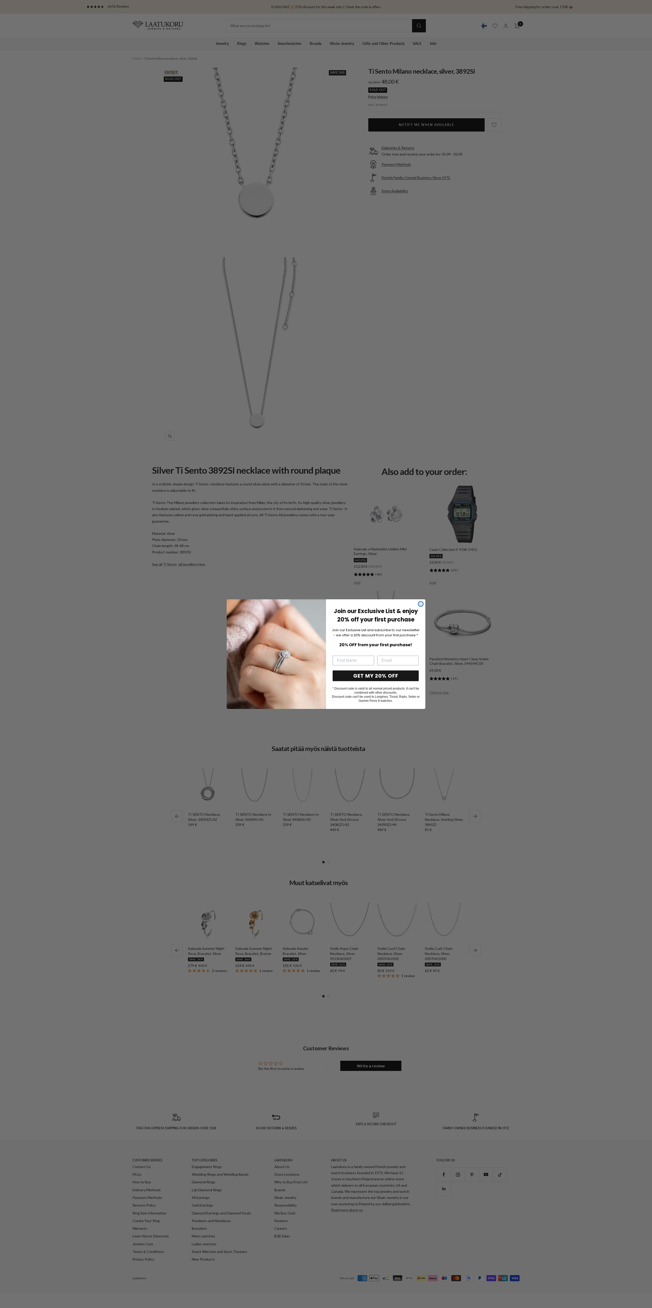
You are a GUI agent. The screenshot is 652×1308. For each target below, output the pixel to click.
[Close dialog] (420, 603)
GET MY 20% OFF (375, 675)
